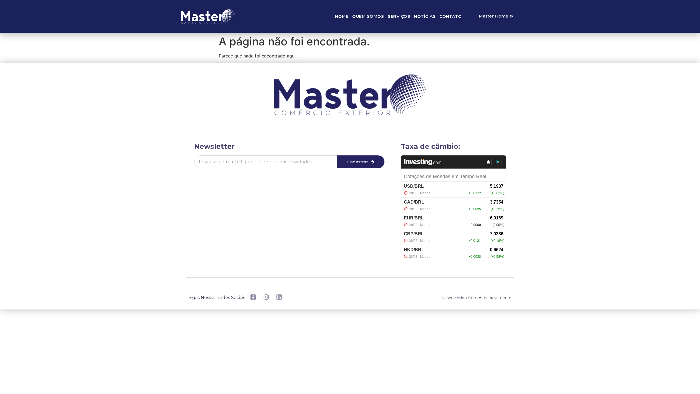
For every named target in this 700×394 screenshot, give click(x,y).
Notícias (425, 16)
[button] (496, 16)
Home (341, 16)
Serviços (399, 16)
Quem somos (368, 16)
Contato (450, 16)
